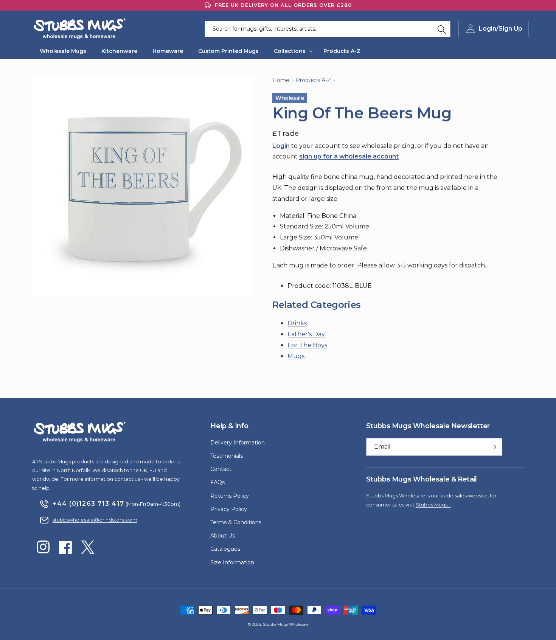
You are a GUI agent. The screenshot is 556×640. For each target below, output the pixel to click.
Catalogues (225, 548)
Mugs (295, 356)
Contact (220, 469)
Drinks (297, 323)
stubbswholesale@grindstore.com (95, 520)
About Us (222, 535)
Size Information (232, 562)
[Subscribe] (493, 447)
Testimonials (226, 455)
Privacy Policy (228, 509)
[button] (291, 51)
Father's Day (306, 334)
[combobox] (327, 29)
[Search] (441, 29)
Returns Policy (229, 495)
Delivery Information (237, 442)
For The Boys (307, 345)
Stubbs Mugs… (433, 505)
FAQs (217, 482)
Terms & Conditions (235, 522)
